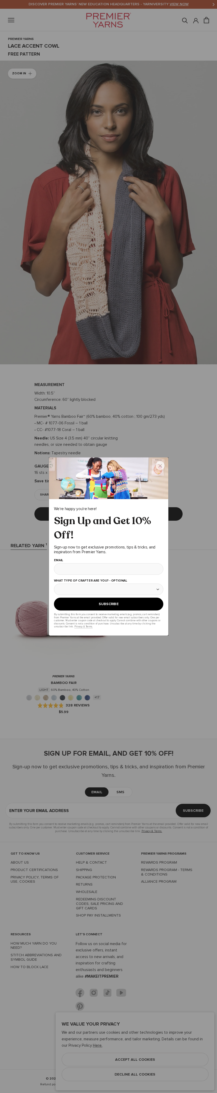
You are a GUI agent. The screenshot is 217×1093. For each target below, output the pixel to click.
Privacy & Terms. (83, 626)
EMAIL (58, 560)
